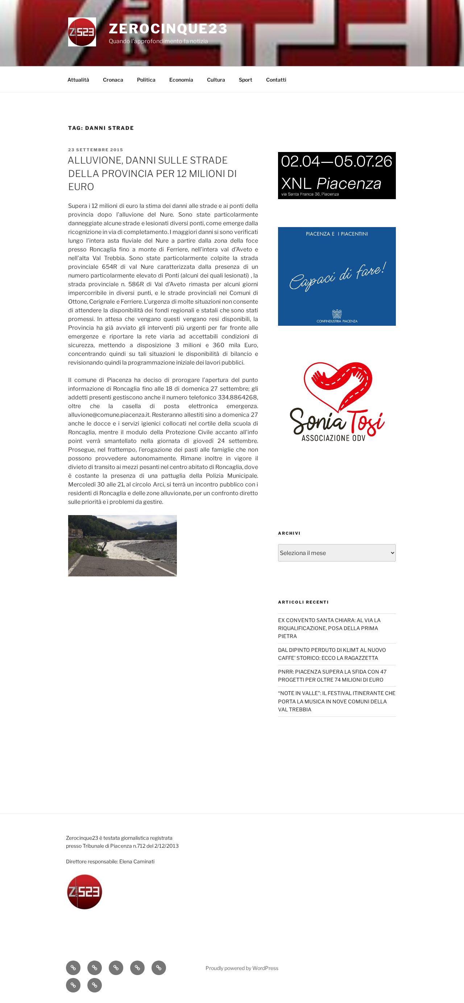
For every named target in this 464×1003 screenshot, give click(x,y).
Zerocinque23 (168, 29)
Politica (146, 80)
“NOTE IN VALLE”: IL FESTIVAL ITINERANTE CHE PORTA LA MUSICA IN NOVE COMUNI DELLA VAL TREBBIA (336, 701)
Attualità (78, 80)
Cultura (216, 80)
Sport (245, 80)
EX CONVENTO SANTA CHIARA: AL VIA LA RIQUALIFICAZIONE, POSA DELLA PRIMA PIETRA (329, 628)
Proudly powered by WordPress (242, 968)
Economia (181, 80)
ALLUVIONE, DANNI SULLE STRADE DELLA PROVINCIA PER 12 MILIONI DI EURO (152, 173)
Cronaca (113, 80)
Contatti (276, 80)
